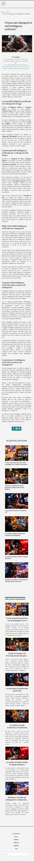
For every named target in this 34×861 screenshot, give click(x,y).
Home (2, 12)
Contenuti (17, 57)
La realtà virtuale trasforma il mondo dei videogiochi (15, 534)
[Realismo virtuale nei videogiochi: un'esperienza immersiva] (16, 570)
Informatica (16, 833)
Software (16, 842)
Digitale (16, 845)
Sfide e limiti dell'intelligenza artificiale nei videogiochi (15, 65)
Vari (16, 848)
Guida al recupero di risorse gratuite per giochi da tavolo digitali (14, 487)
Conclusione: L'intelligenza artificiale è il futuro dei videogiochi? (15, 69)
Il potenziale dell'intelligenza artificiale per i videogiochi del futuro (15, 62)
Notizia (16, 839)
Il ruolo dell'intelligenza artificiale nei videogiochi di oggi (16, 59)
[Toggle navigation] (3, 4)
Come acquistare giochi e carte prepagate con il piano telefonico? (16, 463)
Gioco (7, 12)
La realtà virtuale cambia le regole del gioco (17, 763)
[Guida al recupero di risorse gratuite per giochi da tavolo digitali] (16, 476)
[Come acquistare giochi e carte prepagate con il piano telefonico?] (16, 453)
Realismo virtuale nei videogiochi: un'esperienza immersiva (16, 580)
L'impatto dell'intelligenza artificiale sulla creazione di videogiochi (16, 67)
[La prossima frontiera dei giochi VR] (16, 501)
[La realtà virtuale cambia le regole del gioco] (16, 547)
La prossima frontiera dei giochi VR (17, 689)
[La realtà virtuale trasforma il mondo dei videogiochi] (16, 524)
